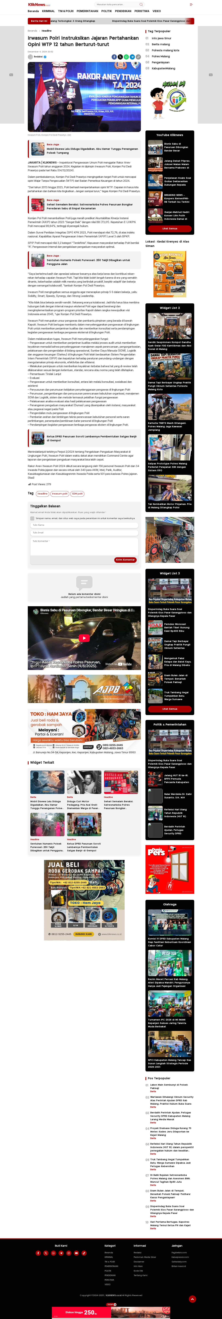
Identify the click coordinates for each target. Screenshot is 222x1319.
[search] (141, 4)
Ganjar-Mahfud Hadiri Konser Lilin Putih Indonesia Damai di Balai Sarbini (176, 217)
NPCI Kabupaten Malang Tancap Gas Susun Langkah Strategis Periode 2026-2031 (169, 1063)
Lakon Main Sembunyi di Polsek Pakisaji (169, 1086)
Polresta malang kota (165, 50)
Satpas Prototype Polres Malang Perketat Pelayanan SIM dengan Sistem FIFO (167, 467)
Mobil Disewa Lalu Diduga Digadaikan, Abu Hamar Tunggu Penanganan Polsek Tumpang (92, 151)
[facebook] (38, 1253)
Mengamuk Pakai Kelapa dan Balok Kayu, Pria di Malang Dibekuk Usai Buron (177, 663)
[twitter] (45, 1253)
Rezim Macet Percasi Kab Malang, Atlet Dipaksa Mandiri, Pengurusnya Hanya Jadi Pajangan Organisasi (169, 982)
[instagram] (68, 1253)
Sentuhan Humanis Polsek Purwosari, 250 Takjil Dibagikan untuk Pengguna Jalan (88, 262)
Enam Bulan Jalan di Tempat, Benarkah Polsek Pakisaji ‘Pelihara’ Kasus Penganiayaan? (176, 682)
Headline (47, 31)
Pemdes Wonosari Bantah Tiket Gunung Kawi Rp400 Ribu (176, 627)
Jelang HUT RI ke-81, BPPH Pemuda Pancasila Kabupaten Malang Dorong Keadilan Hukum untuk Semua (177, 784)
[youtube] (76, 1253)
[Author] (30, 57)
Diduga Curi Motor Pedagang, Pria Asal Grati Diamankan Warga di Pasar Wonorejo (82, 806)
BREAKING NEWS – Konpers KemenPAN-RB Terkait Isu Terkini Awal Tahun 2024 (176, 200)
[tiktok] (84, 1253)
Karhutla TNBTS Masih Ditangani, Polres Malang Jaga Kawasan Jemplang (167, 426)
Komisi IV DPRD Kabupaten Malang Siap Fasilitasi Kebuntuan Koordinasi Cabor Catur (169, 942)
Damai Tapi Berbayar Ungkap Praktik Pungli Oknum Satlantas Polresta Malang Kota (169, 386)
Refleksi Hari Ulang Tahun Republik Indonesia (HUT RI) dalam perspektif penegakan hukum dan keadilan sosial (178, 818)
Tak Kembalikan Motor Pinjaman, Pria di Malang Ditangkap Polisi (169, 506)
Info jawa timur (161, 38)
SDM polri (77, 494)
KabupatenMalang (163, 68)
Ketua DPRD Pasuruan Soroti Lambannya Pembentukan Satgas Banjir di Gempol (92, 438)
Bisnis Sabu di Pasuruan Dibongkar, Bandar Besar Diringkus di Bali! (176, 149)
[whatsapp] (53, 1253)
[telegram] (61, 1253)
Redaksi (38, 57)
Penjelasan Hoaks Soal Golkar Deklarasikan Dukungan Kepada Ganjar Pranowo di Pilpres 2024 (177, 185)
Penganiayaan (161, 62)
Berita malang (161, 44)
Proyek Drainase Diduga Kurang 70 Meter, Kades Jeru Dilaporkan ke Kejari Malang (170, 1131)
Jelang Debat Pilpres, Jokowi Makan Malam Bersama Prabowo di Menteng (177, 166)
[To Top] (192, 1299)
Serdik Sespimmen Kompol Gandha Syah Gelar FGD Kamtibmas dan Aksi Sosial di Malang (169, 345)
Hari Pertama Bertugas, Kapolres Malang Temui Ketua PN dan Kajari (170, 1224)
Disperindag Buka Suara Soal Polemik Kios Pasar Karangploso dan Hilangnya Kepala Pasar (170, 612)
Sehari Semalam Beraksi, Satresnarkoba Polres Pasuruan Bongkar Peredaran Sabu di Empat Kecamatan (90, 206)
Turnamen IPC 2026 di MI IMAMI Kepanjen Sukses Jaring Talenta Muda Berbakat (167, 1023)
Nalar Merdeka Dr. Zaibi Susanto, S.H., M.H (178, 796)
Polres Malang (161, 56)
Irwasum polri (59, 494)
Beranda (32, 31)
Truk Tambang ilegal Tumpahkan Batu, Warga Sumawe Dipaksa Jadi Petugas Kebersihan (177, 699)
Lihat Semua (170, 229)
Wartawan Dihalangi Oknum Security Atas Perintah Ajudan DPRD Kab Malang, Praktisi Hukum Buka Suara (171, 1100)
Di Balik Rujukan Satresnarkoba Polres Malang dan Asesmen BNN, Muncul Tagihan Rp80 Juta (170, 1178)
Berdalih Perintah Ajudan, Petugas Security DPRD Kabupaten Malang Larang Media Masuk (176, 834)
